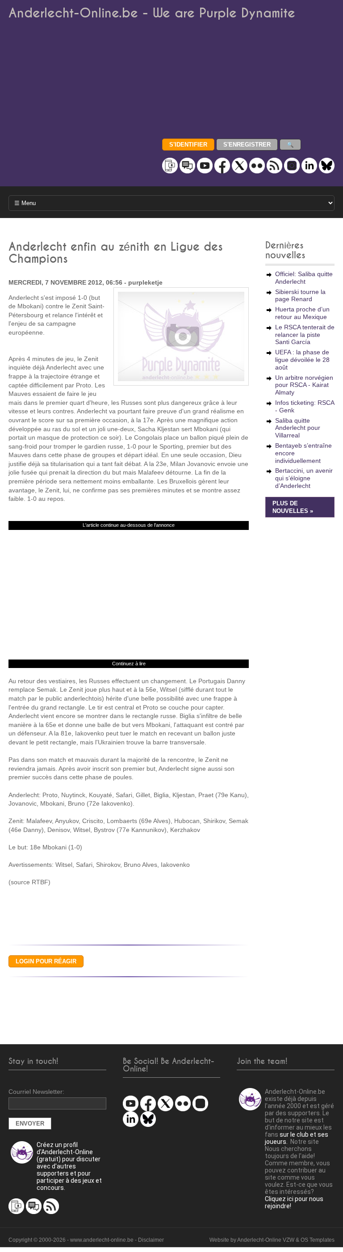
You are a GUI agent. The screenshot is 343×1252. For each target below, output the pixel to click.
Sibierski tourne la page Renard (300, 295)
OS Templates (318, 1240)
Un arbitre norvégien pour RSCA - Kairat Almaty (304, 385)
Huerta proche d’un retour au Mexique (302, 313)
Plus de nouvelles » (292, 507)
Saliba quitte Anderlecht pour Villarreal (297, 428)
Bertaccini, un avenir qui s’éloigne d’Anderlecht (304, 478)
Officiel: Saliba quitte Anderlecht (304, 277)
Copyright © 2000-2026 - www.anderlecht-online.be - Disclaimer (86, 1240)
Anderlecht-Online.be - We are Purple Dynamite (151, 13)
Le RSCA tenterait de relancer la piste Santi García (305, 335)
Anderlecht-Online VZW (265, 1240)
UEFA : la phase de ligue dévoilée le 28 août (302, 360)
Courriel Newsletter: (36, 1091)
